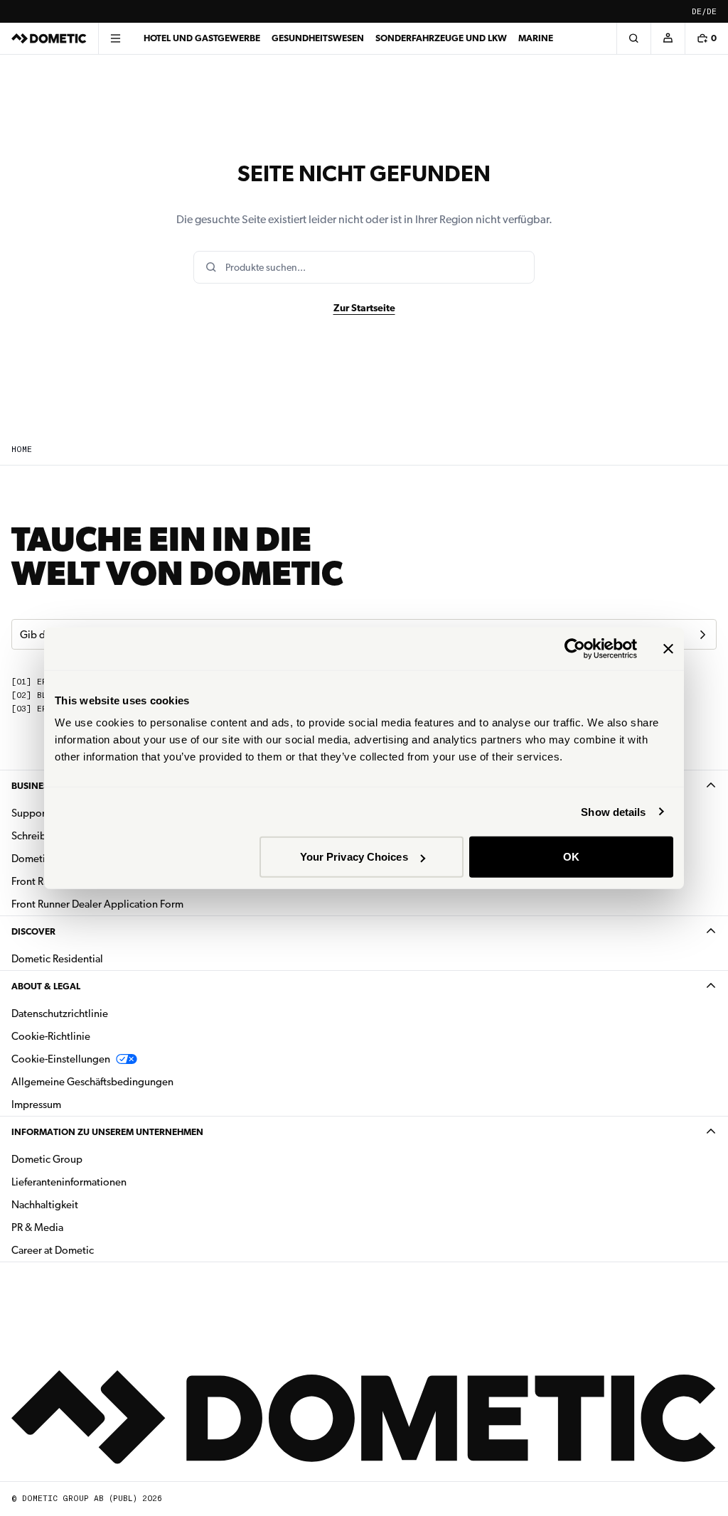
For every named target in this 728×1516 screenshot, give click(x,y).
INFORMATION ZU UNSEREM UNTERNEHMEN (107, 1132)
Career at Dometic (97, 1250)
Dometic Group (91, 1159)
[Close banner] (668, 648)
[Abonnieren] (702, 634)
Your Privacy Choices (354, 857)
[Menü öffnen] (115, 38)
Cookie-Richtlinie (50, 1036)
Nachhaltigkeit (44, 1204)
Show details (613, 811)
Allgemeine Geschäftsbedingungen (92, 1081)
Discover (33, 931)
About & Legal (45, 986)
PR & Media (82, 1227)
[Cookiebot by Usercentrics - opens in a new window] (575, 648)
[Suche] (633, 38)
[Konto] (668, 38)
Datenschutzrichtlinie (59, 1013)
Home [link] (21, 449)
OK (571, 857)
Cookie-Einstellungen (60, 1059)
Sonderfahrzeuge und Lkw (441, 38)
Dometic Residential (102, 958)
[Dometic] (49, 38)
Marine (535, 38)
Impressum (36, 1104)
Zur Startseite (364, 307)
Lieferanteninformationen (69, 1182)
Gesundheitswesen (318, 38)
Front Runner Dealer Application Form (97, 904)
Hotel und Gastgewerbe (202, 38)
